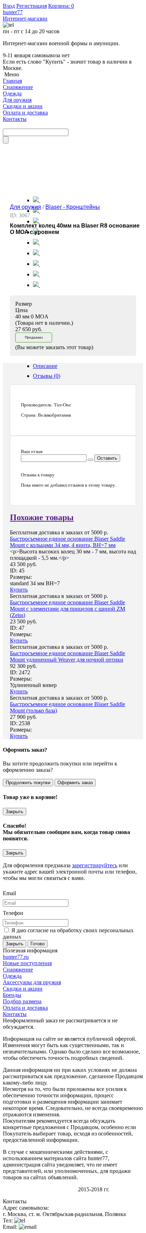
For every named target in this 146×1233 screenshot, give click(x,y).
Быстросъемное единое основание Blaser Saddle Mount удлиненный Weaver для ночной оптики (67, 656)
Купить (19, 590)
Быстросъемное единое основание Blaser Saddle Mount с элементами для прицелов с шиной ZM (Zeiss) (67, 608)
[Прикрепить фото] (90, 460)
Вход (9, 6)
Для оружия (25, 207)
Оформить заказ (75, 782)
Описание (45, 366)
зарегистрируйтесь (94, 865)
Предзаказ (34, 337)
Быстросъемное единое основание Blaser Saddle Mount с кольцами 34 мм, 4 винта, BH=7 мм (67, 542)
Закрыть (14, 811)
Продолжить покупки (28, 782)
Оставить (107, 458)
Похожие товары (42, 517)
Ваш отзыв (32, 451)
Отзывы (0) (46, 376)
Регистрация (31, 6)
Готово (37, 943)
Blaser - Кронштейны (72, 207)
